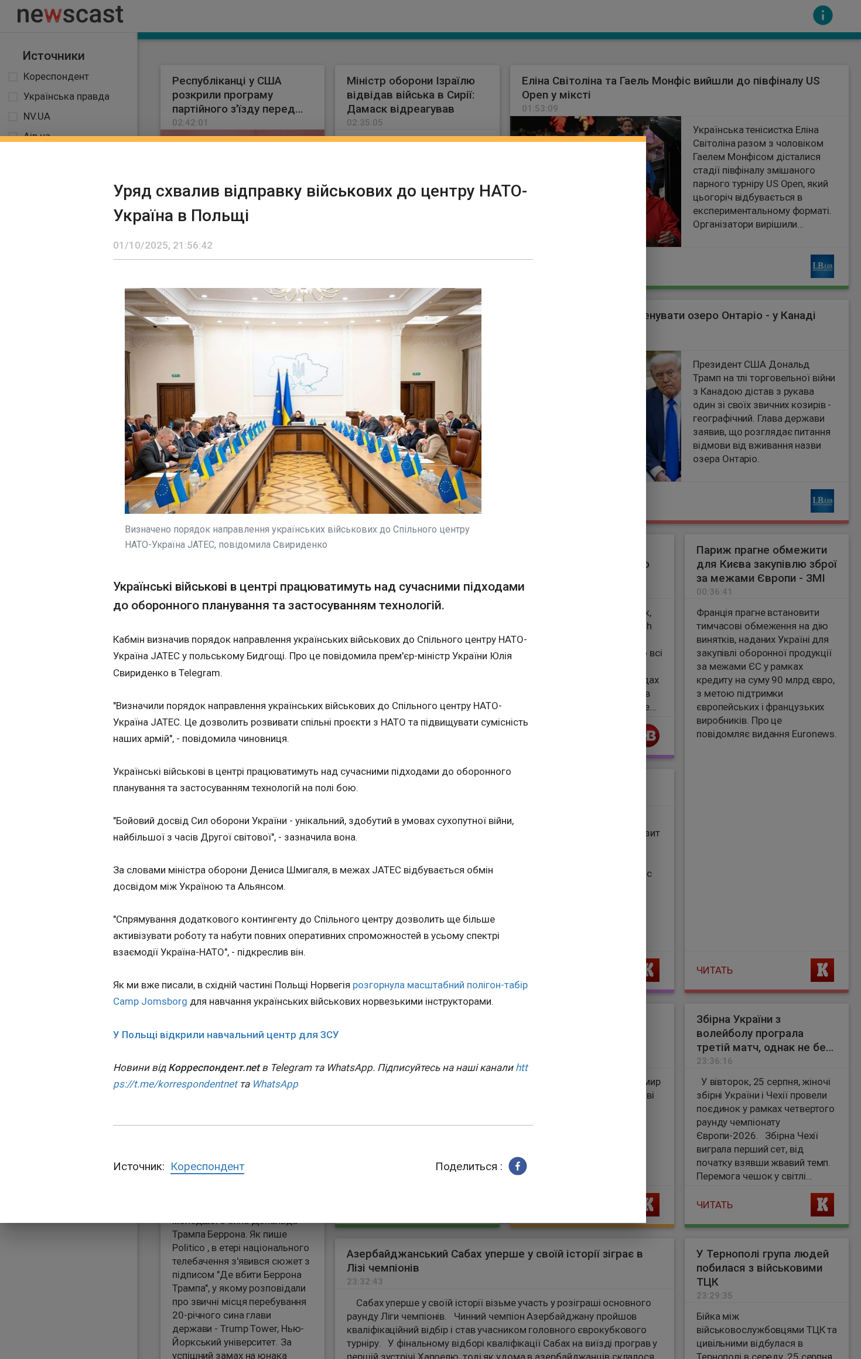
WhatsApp (275, 1084)
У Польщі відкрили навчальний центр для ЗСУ (226, 1035)
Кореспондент (207, 1166)
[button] (517, 1166)
